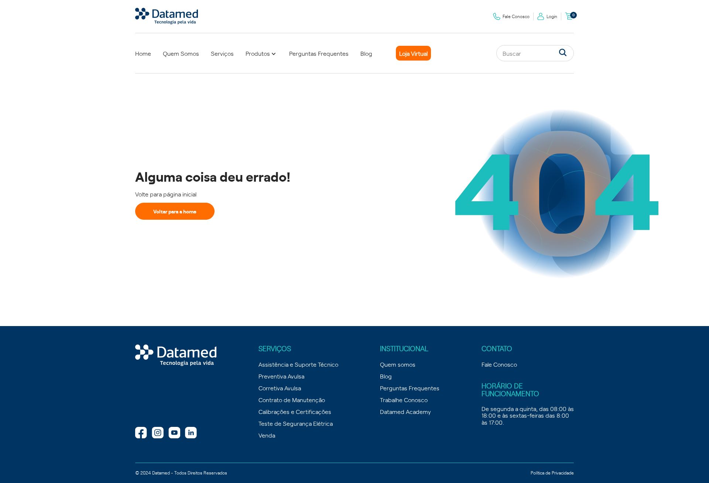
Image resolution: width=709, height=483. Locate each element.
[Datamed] (175, 356)
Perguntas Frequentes (319, 53)
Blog (366, 53)
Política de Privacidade (552, 473)
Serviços (222, 53)
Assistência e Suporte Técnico (298, 364)
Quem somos (397, 364)
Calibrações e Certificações (294, 411)
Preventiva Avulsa (281, 376)
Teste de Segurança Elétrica (295, 423)
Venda (266, 435)
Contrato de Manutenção (291, 399)
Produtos (258, 53)
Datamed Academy (405, 411)
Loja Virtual (413, 53)
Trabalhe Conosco (404, 399)
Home (143, 53)
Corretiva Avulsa (279, 388)
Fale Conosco (516, 16)
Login (552, 16)
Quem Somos (181, 53)
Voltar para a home (174, 211)
